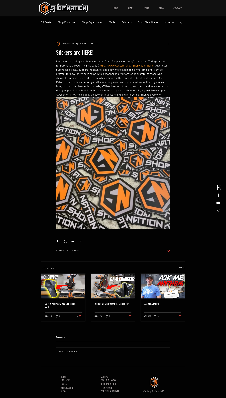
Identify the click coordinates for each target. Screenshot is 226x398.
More (167, 22)
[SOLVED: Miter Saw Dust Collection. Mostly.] (63, 286)
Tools (112, 22)
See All (182, 268)
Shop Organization (92, 22)
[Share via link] (80, 241)
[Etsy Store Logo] (218, 187)
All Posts (46, 22)
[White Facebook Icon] (218, 195)
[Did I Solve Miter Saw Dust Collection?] (113, 286)
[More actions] (168, 43)
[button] (181, 22)
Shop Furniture (66, 22)
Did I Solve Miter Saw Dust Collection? (112, 304)
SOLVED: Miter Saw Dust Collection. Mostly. (60, 305)
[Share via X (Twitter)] (65, 241)
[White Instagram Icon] (218, 210)
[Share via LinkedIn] (72, 241)
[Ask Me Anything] (163, 286)
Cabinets (126, 22)
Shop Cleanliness (148, 22)
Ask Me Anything (151, 304)
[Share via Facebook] (57, 241)
